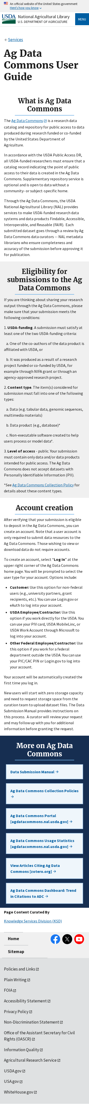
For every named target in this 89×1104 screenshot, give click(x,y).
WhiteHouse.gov (18, 1092)
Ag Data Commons (27, 120)
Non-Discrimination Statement (31, 1022)
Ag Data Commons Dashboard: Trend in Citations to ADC (43, 893)
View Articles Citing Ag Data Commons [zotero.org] (35, 868)
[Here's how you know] (44, 6)
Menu (82, 19)
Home (13, 938)
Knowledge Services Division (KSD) (33, 920)
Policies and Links (19, 969)
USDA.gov (13, 1071)
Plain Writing (15, 979)
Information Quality (21, 1049)
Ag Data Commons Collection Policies (44, 790)
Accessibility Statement (25, 1001)
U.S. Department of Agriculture (42, 21)
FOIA (8, 990)
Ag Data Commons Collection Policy (43, 484)
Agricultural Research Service (30, 1060)
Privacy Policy (16, 1011)
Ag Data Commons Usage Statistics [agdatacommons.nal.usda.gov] (42, 843)
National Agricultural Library (43, 16)
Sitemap (16, 951)
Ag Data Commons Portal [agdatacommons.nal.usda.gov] (39, 818)
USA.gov (11, 1081)
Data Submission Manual (32, 771)
